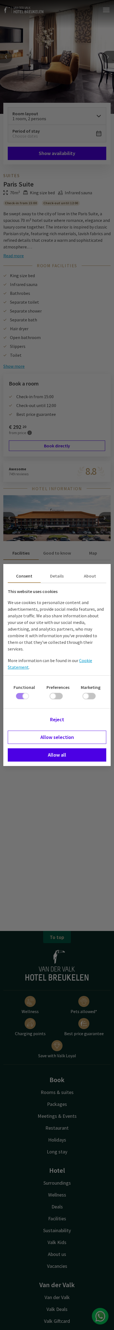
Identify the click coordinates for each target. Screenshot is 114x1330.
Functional (24, 687)
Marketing (90, 687)
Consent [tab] (24, 576)
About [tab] (90, 576)
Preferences (57, 687)
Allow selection (57, 737)
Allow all (57, 755)
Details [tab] (57, 576)
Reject (57, 719)
